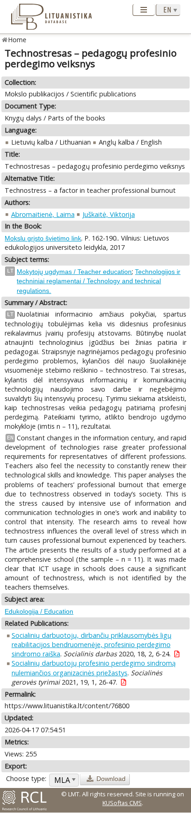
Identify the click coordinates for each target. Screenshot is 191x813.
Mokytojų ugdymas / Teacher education (74, 271)
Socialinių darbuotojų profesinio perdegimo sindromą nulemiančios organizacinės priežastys (94, 668)
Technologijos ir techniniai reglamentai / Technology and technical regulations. (98, 281)
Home (17, 39)
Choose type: (26, 778)
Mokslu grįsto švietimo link (43, 238)
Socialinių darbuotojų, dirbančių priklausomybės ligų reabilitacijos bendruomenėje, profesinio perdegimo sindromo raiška (92, 644)
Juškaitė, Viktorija (109, 214)
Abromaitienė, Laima (43, 214)
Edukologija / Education (39, 611)
